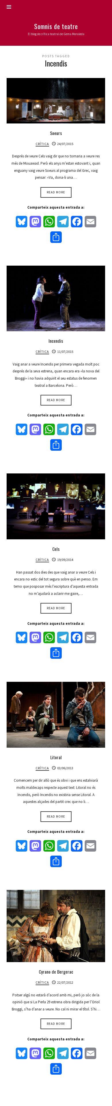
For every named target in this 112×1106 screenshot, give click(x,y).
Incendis (56, 340)
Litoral (56, 757)
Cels (56, 548)
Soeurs (56, 133)
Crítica (42, 144)
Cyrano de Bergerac (56, 971)
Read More (56, 192)
